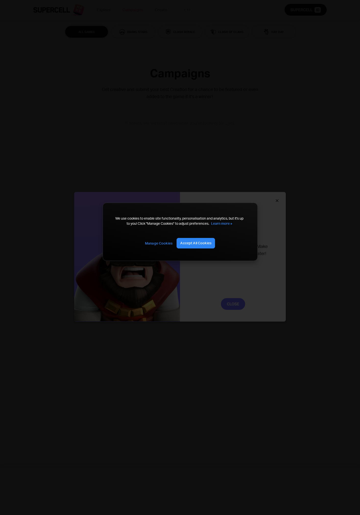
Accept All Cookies (195, 243)
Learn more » (221, 223)
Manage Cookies (158, 243)
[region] (180, 231)
